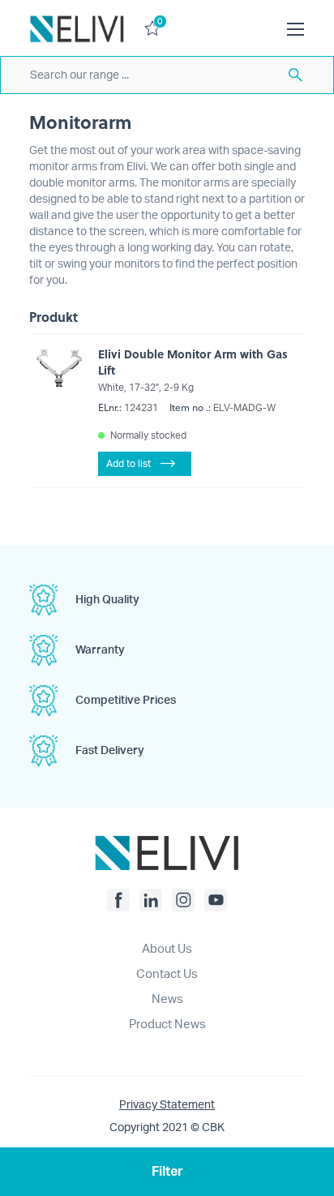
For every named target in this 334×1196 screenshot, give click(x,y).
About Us (167, 949)
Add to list (128, 464)
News (167, 999)
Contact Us (167, 974)
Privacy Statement (167, 1105)
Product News (167, 1024)
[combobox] (167, 75)
